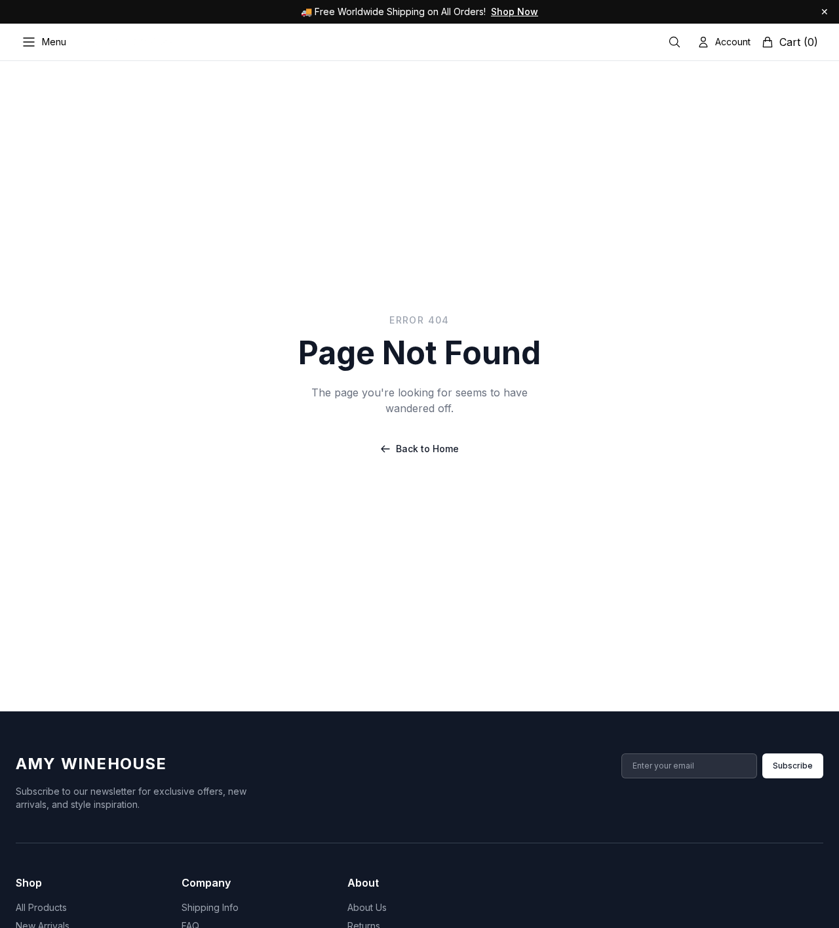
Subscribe (793, 765)
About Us (367, 907)
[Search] (674, 42)
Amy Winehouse (91, 763)
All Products (41, 907)
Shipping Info (210, 907)
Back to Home (427, 448)
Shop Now (514, 11)
